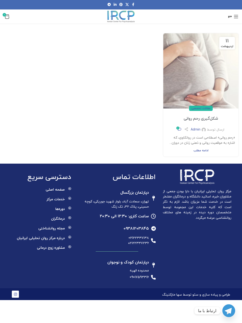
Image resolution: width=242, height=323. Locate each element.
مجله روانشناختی (51, 228)
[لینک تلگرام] (109, 4)
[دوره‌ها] (69, 208)
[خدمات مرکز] (69, 198)
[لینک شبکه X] (127, 4)
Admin (195, 129)
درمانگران (58, 218)
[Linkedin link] (115, 4)
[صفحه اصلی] (69, 188)
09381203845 (136, 228)
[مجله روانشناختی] (69, 227)
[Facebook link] (133, 4)
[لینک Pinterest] (121, 4)
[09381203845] (153, 228)
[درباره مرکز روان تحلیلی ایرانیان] (69, 237)
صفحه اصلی (55, 189)
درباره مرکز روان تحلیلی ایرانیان (41, 238)
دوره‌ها (60, 209)
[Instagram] (15, 294)
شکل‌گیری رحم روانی (201, 119)
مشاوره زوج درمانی (51, 247)
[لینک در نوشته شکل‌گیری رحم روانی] (200, 71)
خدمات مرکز (55, 199)
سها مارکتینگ (172, 294)
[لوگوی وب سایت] (121, 16)
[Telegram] (228, 310)
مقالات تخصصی (200, 108)
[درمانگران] (69, 217)
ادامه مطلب (201, 150)
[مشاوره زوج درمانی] (69, 246)
